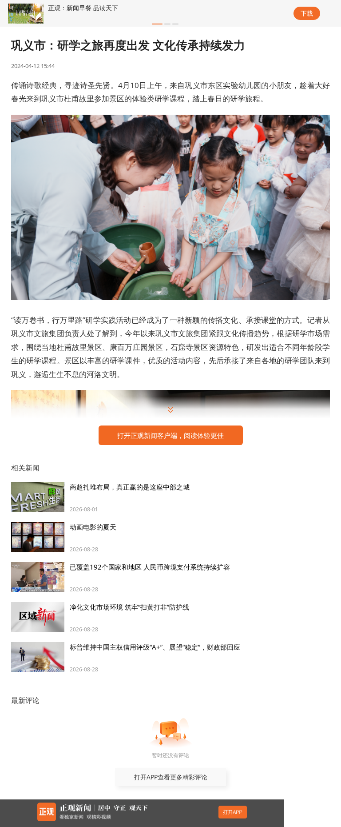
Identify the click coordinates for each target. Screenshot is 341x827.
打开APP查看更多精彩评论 (170, 777)
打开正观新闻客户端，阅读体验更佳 (170, 435)
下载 (307, 13)
